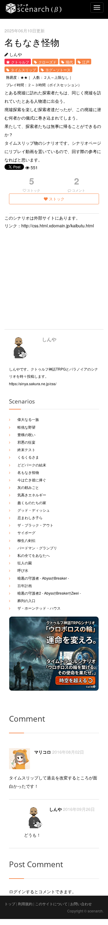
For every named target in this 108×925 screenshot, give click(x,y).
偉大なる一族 (28, 419)
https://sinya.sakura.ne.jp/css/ (32, 383)
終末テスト (26, 449)
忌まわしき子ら (30, 517)
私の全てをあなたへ (33, 555)
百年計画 (24, 585)
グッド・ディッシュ (33, 510)
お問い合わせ (81, 903)
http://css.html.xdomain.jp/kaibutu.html (57, 226)
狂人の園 (24, 562)
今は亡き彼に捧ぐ (31, 479)
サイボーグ (26, 532)
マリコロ (42, 752)
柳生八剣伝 (26, 540)
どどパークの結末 (31, 464)
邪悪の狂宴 (26, 442)
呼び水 (22, 570)
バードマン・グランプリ (37, 547)
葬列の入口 (26, 600)
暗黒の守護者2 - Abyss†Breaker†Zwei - (49, 592)
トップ (9, 903)
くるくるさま (28, 457)
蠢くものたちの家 (31, 502)
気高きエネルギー (31, 494)
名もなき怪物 (28, 472)
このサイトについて (51, 903)
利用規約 (25, 903)
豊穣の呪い (26, 434)
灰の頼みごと (28, 487)
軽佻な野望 (26, 427)
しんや (49, 339)
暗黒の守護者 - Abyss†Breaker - (43, 578)
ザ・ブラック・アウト (35, 525)
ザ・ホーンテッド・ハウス (39, 607)
